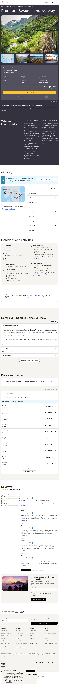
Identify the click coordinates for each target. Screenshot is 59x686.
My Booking (4, 630)
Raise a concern (33, 643)
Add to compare (20, 96)
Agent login (4, 646)
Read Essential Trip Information (29, 360)
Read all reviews (26, 570)
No (21, 611)
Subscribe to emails (44, 623)
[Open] (19, 489)
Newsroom (32, 640)
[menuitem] (5, 2)
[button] (29, 34)
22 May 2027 (53, 88)
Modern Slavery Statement (51, 643)
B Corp (46, 630)
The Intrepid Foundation (50, 633)
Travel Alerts (4, 638)
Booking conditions (5, 643)
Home (2, 6)
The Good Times (19, 633)
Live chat (32, 633)
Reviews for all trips (37, 570)
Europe (8, 6)
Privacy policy (19, 640)
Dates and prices (29, 92)
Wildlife (46, 640)
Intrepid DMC (19, 635)
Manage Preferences (32, 674)
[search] (47, 2)
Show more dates (28, 471)
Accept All (30, 671)
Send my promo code (38, 599)
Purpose (47, 628)
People (46, 635)
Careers (17, 638)
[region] (19, 676)
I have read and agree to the (42, 594)
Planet (46, 638)
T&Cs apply (33, 619)
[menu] (56, 2)
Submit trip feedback (6, 633)
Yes (16, 611)
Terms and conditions (49, 583)
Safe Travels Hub (5, 635)
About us (18, 630)
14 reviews (10, 67)
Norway (13, 6)
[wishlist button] (46, 96)
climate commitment (10, 209)
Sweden (7, 247)
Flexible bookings (5, 640)
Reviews (32, 638)
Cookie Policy (9, 681)
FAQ (31, 635)
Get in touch (33, 630)
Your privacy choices (22, 643)
